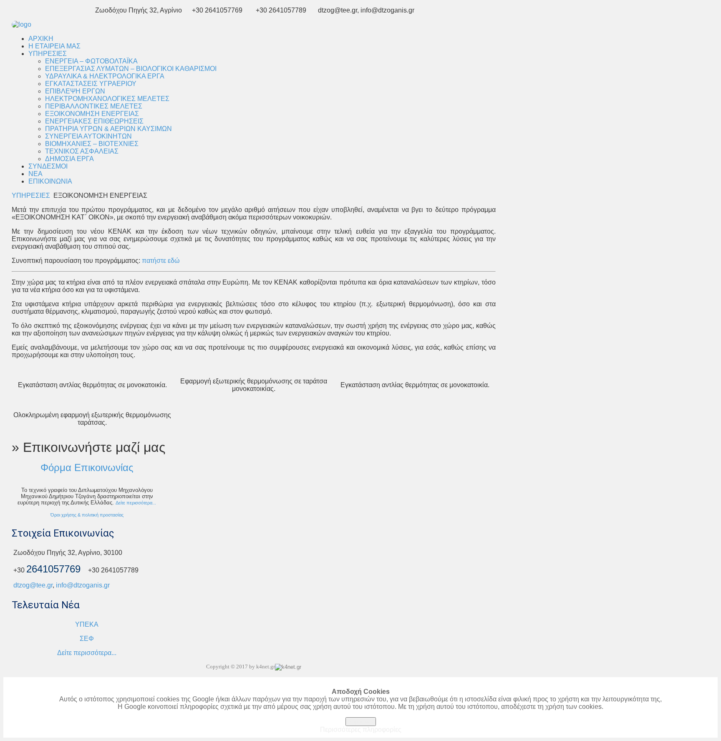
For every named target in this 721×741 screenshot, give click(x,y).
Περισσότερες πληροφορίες (360, 729)
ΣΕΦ (87, 638)
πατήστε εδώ (161, 260)
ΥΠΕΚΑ (86, 624)
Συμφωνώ (361, 721)
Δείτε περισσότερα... (136, 502)
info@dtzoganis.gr (83, 585)
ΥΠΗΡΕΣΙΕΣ (31, 195)
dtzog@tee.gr (33, 585)
